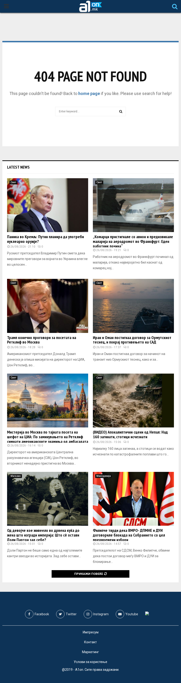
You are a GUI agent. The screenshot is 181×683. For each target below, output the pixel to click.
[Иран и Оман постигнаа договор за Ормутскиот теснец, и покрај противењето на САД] (133, 306)
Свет (13, 182)
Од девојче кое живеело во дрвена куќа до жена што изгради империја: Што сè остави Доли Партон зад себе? (43, 535)
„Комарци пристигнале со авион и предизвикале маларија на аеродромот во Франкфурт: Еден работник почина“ (133, 241)
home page (89, 93)
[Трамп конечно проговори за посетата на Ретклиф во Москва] (47, 306)
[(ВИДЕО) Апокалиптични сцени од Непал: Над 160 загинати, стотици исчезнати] (133, 400)
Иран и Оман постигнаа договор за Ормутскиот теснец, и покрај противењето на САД (132, 340)
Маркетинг (90, 652)
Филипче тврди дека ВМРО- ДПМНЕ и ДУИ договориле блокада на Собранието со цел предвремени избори (129, 535)
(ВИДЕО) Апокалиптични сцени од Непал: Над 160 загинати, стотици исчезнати (130, 434)
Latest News (18, 167)
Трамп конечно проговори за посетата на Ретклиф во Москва (41, 340)
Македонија (103, 476)
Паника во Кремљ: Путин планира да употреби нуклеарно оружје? (45, 239)
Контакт (90, 642)
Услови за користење (90, 662)
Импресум (91, 632)
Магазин (16, 476)
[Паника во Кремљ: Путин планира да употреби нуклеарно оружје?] (47, 205)
